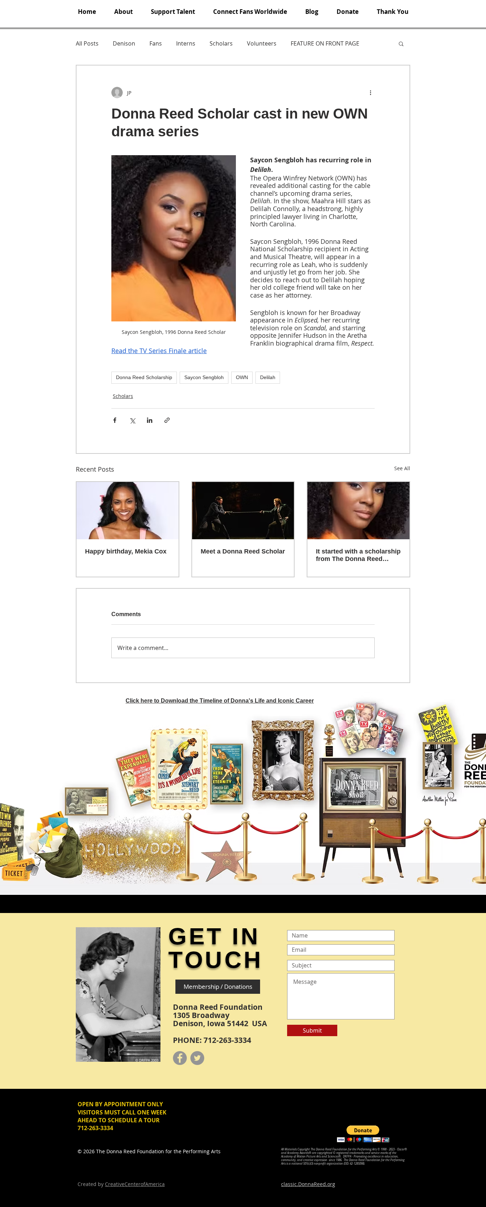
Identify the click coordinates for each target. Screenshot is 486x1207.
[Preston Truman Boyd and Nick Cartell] (243, 510)
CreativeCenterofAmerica (135, 1184)
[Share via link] (167, 420)
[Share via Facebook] (114, 420)
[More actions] (370, 92)
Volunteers (261, 43)
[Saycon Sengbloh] (358, 510)
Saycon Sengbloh (204, 377)
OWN (242, 377)
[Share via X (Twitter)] (132, 420)
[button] (123, 11)
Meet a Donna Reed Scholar (243, 551)
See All (402, 468)
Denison (124, 43)
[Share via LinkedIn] (149, 420)
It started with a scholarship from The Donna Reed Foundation (358, 555)
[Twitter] (197, 1058)
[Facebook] (180, 1058)
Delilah (267, 377)
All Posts (87, 43)
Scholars (221, 43)
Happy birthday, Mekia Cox (126, 551)
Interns (185, 43)
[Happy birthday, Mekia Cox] (127, 510)
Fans (155, 43)
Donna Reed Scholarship (144, 377)
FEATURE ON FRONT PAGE (325, 43)
